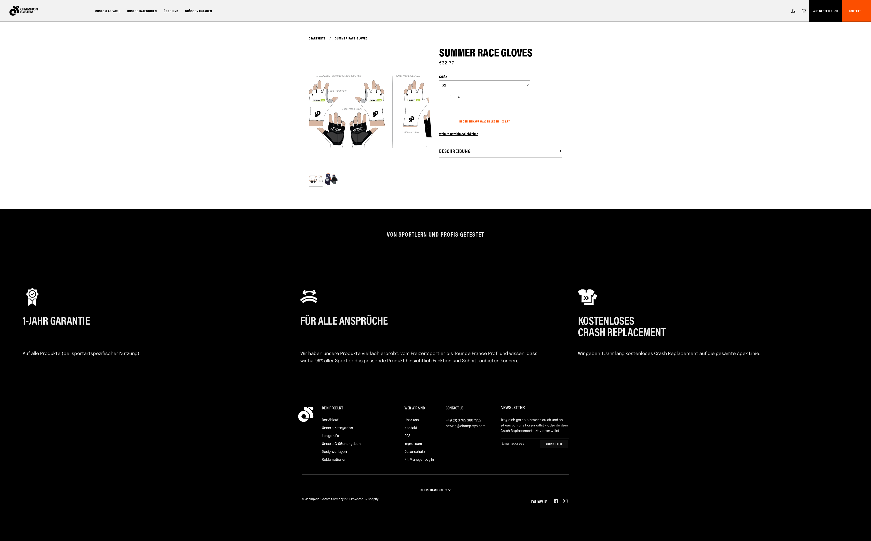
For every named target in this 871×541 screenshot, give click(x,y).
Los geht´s (330, 436)
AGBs (408, 436)
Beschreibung (455, 150)
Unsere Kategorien (337, 428)
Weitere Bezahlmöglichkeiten (458, 133)
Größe (443, 76)
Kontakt (855, 10)
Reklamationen (334, 460)
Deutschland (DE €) (434, 490)
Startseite (317, 38)
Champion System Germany (324, 499)
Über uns (411, 420)
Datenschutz (414, 452)
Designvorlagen (334, 452)
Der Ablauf (330, 420)
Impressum (413, 444)
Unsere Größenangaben (341, 444)
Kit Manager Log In (419, 460)
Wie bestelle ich (825, 10)
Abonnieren (554, 444)
